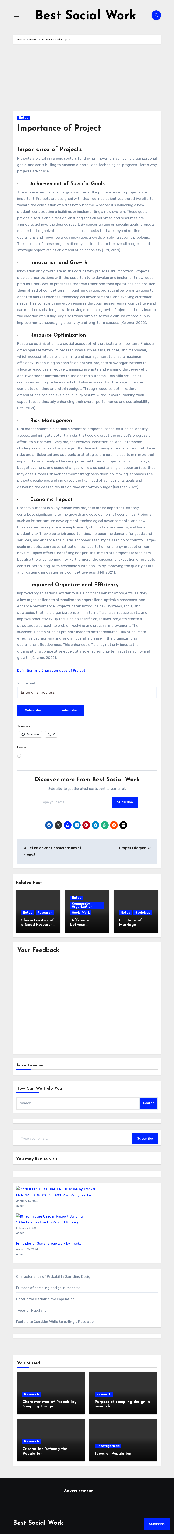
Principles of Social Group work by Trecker (49, 1243)
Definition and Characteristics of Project (51, 670)
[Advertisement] (88, 80)
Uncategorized (108, 1446)
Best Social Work (85, 16)
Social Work (81, 912)
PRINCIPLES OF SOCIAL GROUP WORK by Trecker (54, 1195)
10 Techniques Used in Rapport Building (47, 1222)
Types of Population (32, 1310)
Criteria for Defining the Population (45, 1299)
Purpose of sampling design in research (48, 1288)
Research (44, 912)
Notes (23, 118)
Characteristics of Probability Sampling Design (54, 1277)
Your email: (26, 683)
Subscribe (125, 802)
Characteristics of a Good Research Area (37, 925)
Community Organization (82, 905)
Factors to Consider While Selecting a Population (56, 1322)
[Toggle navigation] (16, 15)
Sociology (142, 912)
